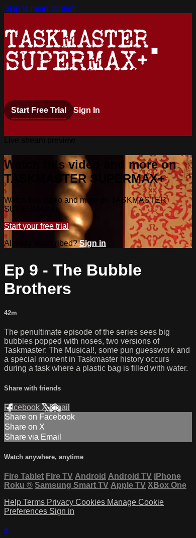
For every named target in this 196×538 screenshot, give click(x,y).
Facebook (23, 407)
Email (59, 407)
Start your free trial (36, 226)
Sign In (86, 110)
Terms (35, 502)
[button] (154, 51)
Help (13, 502)
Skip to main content (40, 8)
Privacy (61, 502)
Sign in (92, 243)
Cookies (91, 502)
